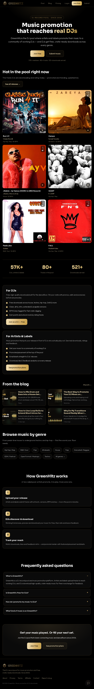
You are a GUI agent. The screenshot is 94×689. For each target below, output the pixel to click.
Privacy (12, 678)
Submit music (55, 53)
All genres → (60, 456)
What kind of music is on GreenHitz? (21, 611)
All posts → (87, 385)
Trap (67, 450)
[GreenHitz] (13, 3)
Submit (87, 3)
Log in (67, 3)
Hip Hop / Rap (10, 450)
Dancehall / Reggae (81, 450)
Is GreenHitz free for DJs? (17, 592)
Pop (35, 450)
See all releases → (12, 84)
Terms (20, 678)
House (57, 450)
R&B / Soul (24, 450)
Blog (50, 3)
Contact (36, 678)
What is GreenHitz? (14, 576)
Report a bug (47, 678)
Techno (47, 456)
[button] (42, 130)
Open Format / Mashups (30, 456)
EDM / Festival (10, 456)
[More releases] (88, 158)
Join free (76, 3)
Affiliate (28, 678)
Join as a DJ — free (17, 322)
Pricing (58, 3)
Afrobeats (46, 450)
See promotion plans (17, 367)
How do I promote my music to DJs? (21, 601)
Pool (42, 3)
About (5, 678)
